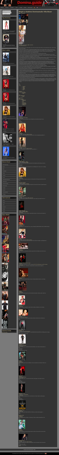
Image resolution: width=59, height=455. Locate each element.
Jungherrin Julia (21, 238)
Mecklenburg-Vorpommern (6, 179)
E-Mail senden (21, 118)
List (19, 106)
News (17, 7)
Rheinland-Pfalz (5, 185)
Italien (26, 211)
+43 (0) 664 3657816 (27, 331)
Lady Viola (4, 62)
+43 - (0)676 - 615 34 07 (28, 148)
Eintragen (12, 7)
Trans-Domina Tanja (21, 196)
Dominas (6, 7)
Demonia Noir (21, 116)
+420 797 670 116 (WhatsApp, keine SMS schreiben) (40, 264)
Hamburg (4, 175)
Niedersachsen (5, 181)
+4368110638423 (26, 394)
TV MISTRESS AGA (21, 225)
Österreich (20, 44)
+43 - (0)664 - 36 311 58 (28, 134)
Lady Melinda (4, 115)
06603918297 (24, 345)
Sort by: (22, 95)
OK (45, 453)
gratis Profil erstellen (4, 332)
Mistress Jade (21, 375)
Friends (25, 7)
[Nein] (57, 453)
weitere (23, 93)
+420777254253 (25, 117)
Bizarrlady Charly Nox (22, 277)
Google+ (24, 87)
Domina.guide (29, 3)
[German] (34, 7)
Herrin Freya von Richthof (22, 182)
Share (20, 85)
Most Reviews (24, 103)
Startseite (2, 7)
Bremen (4, 173)
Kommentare (24, 92)
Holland (27, 161)
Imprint (34, 449)
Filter (19, 98)
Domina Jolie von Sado (22, 393)
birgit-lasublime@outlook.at (22, 45)
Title (23, 101)
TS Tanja (20, 360)
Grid (21, 106)
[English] (37, 7)
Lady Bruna (20, 429)
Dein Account (30, 7)
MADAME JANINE (21, 415)
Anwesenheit (24, 102)
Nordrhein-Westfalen (5, 183)
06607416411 (24, 377)
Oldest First (24, 100)
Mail (23, 89)
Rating (23, 96)
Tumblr (24, 88)
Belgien (4, 200)
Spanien (4, 211)
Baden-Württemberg (5, 164)
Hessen (4, 177)
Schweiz (20, 161)
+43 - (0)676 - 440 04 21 (28, 441)
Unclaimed (23, 104)
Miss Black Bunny (5, 156)
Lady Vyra (4, 102)
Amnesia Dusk (5, 75)
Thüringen (4, 194)
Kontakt (21, 7)
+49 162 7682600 (26, 162)
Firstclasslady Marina (22, 440)
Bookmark (20, 91)
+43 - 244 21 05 (25, 317)
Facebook (24, 86)
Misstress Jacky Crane (22, 210)
